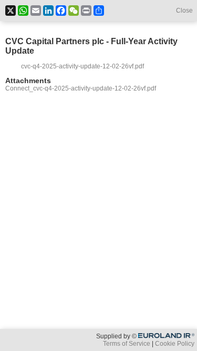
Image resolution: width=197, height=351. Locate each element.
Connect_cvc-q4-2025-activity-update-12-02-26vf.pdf (80, 88)
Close (184, 10)
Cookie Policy (174, 343)
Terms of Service (126, 343)
